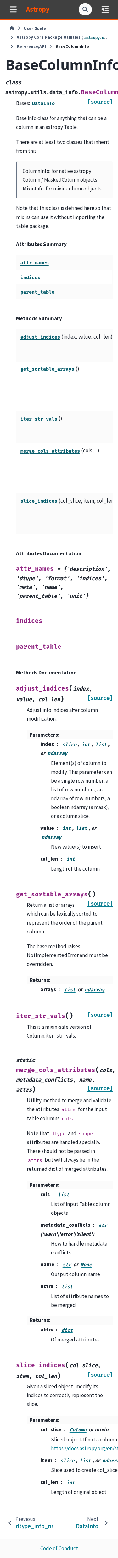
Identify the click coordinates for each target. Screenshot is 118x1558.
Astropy (37, 9)
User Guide (35, 28)
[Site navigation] (13, 9)
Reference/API (31, 46)
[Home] (11, 28)
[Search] (85, 9)
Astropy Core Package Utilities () (63, 37)
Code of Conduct (59, 1548)
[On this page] (105, 9)
